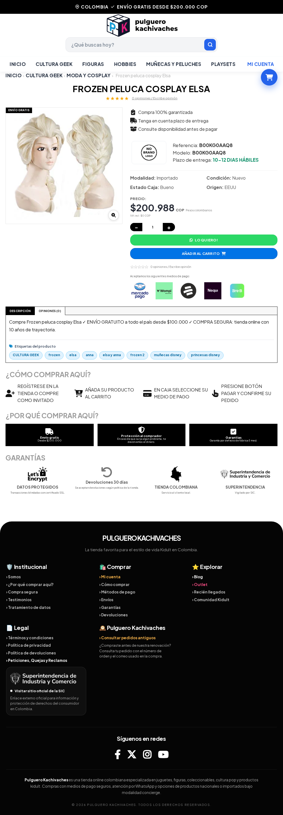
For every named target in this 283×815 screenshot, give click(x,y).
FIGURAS (93, 64)
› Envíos (106, 599)
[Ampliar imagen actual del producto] (113, 215)
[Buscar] (210, 44)
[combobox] (141, 44)
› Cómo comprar (114, 584)
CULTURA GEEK (54, 64)
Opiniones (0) (50, 311)
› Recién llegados (208, 592)
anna (89, 355)
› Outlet (200, 584)
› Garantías (109, 607)
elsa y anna (112, 355)
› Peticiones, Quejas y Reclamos (36, 660)
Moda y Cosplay (89, 75)
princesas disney (205, 355)
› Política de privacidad (28, 645)
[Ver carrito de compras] (269, 77)
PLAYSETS (223, 64)
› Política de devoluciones (31, 653)
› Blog (197, 576)
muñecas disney (168, 355)
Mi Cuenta (260, 64)
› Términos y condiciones (29, 637)
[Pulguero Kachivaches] (141, 25)
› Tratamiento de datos (28, 607)
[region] (64, 166)
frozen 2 (137, 355)
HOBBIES (125, 64)
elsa (72, 355)
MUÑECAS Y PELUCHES (173, 64)
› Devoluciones (113, 614)
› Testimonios (19, 599)
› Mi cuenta (109, 576)
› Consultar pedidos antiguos (127, 637)
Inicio (18, 64)
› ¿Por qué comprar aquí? (30, 584)
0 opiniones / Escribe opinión (154, 98)
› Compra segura (22, 592)
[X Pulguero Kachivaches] (132, 754)
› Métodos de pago (117, 592)
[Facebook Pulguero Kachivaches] (117, 754)
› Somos (13, 576)
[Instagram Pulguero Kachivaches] (147, 754)
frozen (54, 355)
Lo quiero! (206, 240)
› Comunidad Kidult (210, 599)
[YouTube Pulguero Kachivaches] (163, 754)
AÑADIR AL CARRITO (201, 253)
